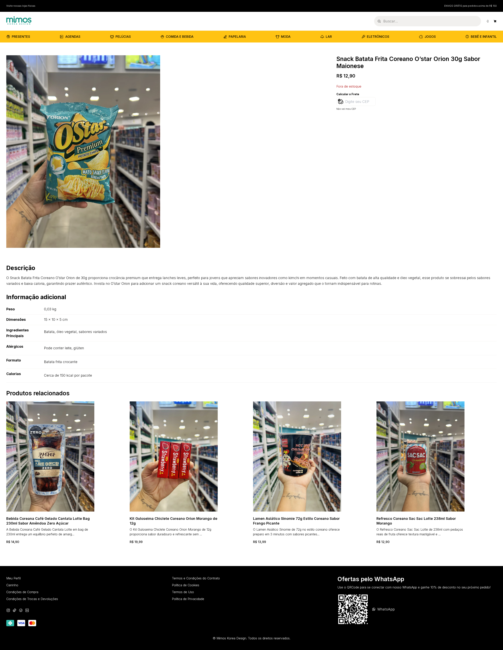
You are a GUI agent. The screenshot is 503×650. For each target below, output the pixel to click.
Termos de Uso (183, 592)
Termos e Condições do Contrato (196, 578)
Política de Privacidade (188, 599)
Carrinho (12, 585)
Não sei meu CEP (346, 108)
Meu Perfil (13, 578)
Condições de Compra (22, 592)
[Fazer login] (487, 21)
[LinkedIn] (27, 610)
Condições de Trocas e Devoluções (32, 599)
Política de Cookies (185, 585)
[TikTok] (15, 610)
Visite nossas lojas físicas (20, 5)
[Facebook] (21, 610)
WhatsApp (386, 609)
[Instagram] (8, 610)
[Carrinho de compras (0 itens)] (495, 21)
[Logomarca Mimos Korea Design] (18, 20)
